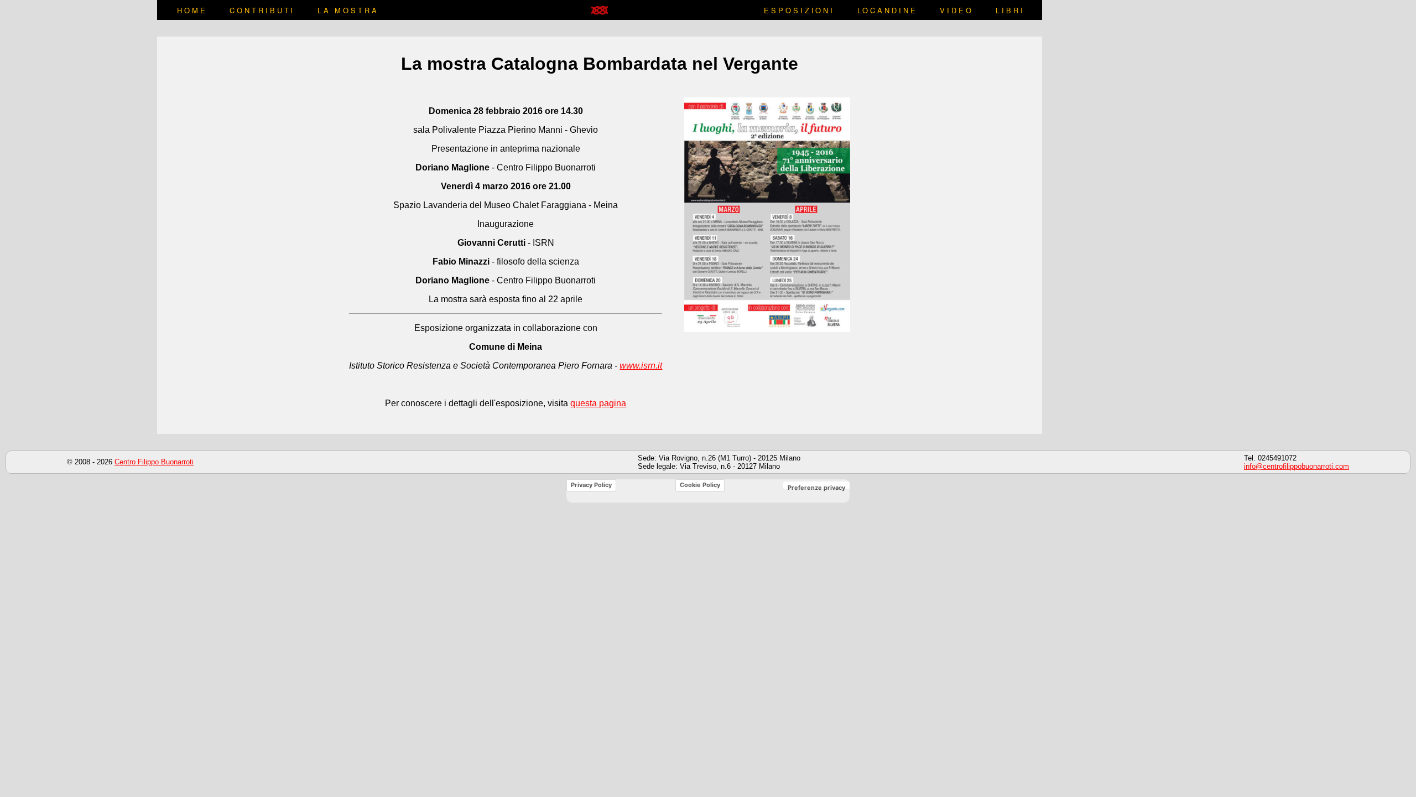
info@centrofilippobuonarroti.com (1296, 466)
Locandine (887, 10)
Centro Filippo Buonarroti (154, 462)
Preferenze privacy (816, 487)
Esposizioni (799, 10)
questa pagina (598, 403)
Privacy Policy (591, 485)
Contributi (262, 10)
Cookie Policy (700, 485)
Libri (1010, 10)
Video (956, 10)
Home (192, 10)
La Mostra (348, 10)
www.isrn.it (641, 365)
